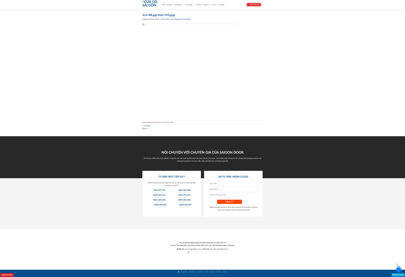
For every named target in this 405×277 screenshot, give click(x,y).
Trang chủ (168, 5)
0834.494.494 (7, 275)
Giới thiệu (178, 5)
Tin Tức (214, 5)
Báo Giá (206, 5)
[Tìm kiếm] (227, 5)
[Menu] (232, 4)
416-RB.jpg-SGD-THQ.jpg (180, 19)
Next (145, 128)
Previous (146, 126)
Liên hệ (221, 5)
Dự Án (199, 5)
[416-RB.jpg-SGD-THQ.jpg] (189, 70)
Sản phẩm (189, 5)
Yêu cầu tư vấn (399, 275)
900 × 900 (165, 19)
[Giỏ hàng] (237, 4)
